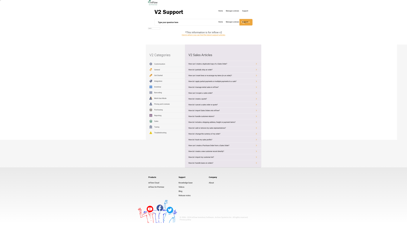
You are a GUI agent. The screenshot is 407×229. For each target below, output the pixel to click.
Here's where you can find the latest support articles (203, 35)
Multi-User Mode (160, 98)
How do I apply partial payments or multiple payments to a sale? (212, 81)
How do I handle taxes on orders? (200, 163)
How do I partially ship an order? (200, 69)
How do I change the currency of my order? (204, 134)
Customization (159, 64)
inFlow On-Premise (156, 187)
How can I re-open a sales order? (200, 93)
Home (220, 11)
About (211, 182)
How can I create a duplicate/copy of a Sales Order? (207, 64)
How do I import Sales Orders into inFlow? (204, 110)
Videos (181, 187)
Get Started (158, 75)
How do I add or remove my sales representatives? (207, 128)
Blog (180, 191)
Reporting (157, 115)
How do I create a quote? (197, 99)
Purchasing (158, 110)
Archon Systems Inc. (223, 217)
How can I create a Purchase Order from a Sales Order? (208, 145)
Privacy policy (185, 219)
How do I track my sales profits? (200, 139)
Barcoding (158, 92)
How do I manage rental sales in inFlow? (203, 87)
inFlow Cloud (153, 182)
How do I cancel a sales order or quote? (203, 104)
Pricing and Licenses (162, 104)
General (157, 69)
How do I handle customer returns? (201, 116)
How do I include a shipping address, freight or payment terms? (212, 122)
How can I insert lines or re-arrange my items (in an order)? (210, 75)
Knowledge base (186, 182)
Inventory (157, 87)
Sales (156, 121)
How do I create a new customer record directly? (206, 151)
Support (245, 11)
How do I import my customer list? (201, 157)
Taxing (156, 127)
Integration (158, 81)
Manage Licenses (232, 11)
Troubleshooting (160, 132)
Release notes (185, 195)
